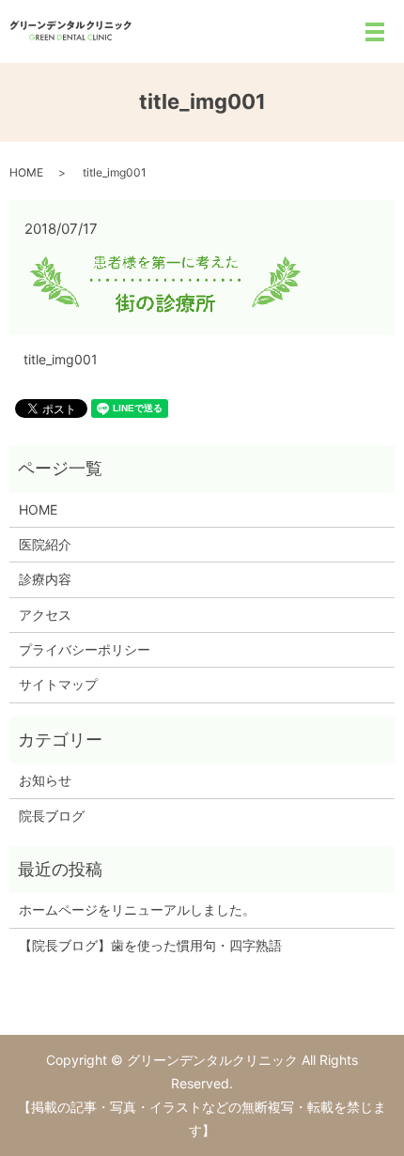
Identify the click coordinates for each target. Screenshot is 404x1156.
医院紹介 (45, 544)
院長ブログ (52, 816)
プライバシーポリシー (84, 649)
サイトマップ (58, 684)
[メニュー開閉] (374, 32)
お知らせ (45, 780)
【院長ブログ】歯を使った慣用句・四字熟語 (150, 945)
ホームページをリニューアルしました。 (137, 909)
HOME (26, 172)
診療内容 (45, 579)
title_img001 (60, 359)
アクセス (45, 615)
